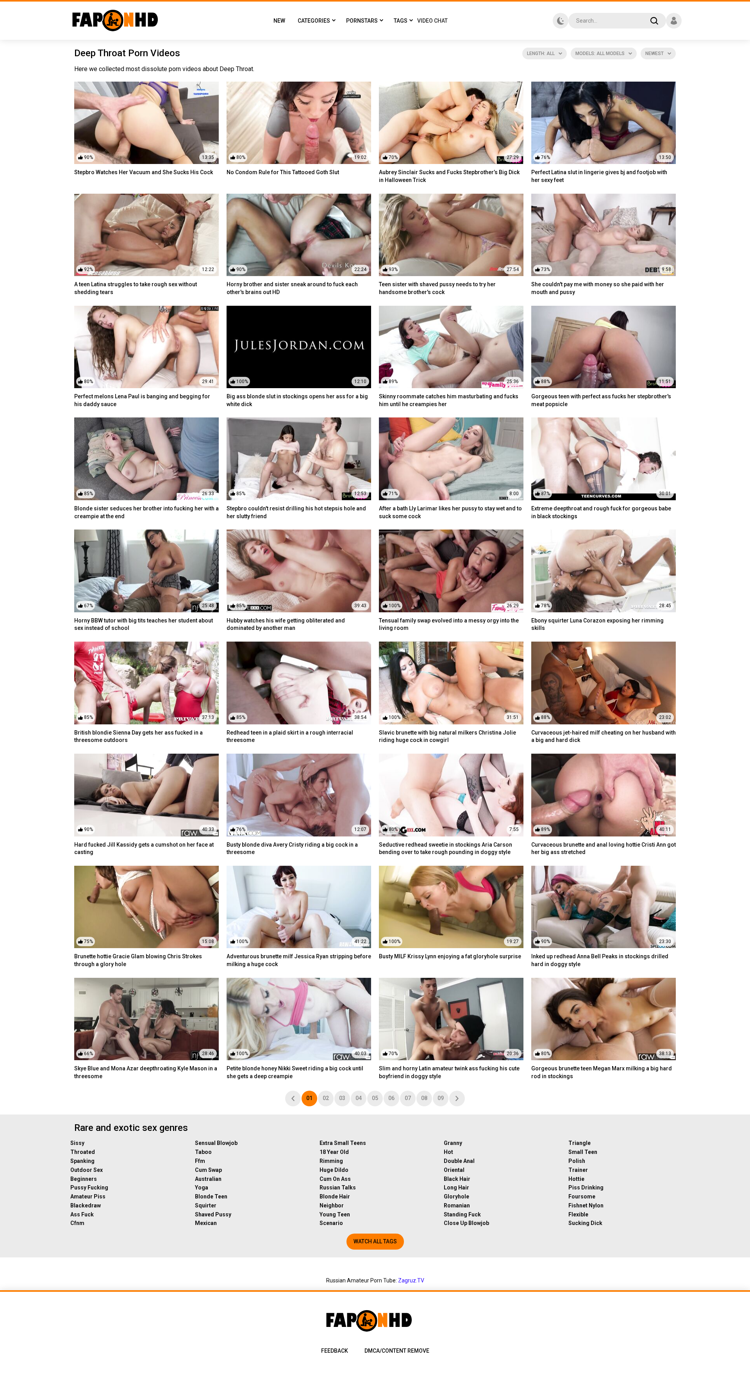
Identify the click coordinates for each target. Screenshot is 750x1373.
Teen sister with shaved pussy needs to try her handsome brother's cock (437, 288)
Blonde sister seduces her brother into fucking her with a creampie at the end (146, 512)
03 (342, 1098)
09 (441, 1098)
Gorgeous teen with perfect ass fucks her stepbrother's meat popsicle (601, 400)
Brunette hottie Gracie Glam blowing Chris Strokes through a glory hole (138, 960)
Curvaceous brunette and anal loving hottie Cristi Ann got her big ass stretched (603, 849)
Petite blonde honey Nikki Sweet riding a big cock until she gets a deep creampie (295, 1072)
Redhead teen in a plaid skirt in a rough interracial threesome (290, 736)
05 (375, 1098)
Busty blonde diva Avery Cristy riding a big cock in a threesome (292, 849)
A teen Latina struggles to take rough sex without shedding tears (135, 288)
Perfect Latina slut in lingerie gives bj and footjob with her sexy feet (599, 176)
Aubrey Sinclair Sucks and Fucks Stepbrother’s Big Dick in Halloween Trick (449, 176)
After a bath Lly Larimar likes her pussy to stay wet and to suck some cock (450, 512)
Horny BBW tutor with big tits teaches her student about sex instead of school (143, 624)
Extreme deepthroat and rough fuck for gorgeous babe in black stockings (601, 512)
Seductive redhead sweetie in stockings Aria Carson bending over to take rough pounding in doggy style (445, 849)
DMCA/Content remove (396, 1351)
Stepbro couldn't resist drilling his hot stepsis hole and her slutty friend (296, 512)
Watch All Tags (375, 1241)
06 (391, 1098)
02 (326, 1098)
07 (408, 1098)
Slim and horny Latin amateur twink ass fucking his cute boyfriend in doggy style (449, 1072)
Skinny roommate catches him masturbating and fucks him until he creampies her (448, 400)
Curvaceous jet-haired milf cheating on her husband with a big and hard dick (603, 736)
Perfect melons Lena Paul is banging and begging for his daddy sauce (142, 400)
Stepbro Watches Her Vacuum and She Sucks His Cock (143, 172)
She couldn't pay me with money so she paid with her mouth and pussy (597, 288)
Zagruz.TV (411, 1280)
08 (424, 1098)
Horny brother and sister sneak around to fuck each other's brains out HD (292, 288)
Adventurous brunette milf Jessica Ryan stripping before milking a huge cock (299, 960)
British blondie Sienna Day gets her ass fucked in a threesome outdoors (138, 736)
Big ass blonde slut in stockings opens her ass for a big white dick (297, 400)
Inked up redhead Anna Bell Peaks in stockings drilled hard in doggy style (599, 960)
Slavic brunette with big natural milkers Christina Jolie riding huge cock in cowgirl (447, 736)
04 (358, 1098)
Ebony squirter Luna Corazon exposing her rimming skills (597, 624)
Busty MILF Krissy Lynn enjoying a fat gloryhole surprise (450, 956)
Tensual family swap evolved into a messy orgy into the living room (449, 624)
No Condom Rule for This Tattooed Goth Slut (283, 172)
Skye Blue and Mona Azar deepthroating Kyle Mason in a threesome (145, 1072)
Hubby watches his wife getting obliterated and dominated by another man (286, 624)
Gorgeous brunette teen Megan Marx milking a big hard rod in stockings (601, 1072)
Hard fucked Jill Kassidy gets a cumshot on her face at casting (144, 849)
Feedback (334, 1351)
